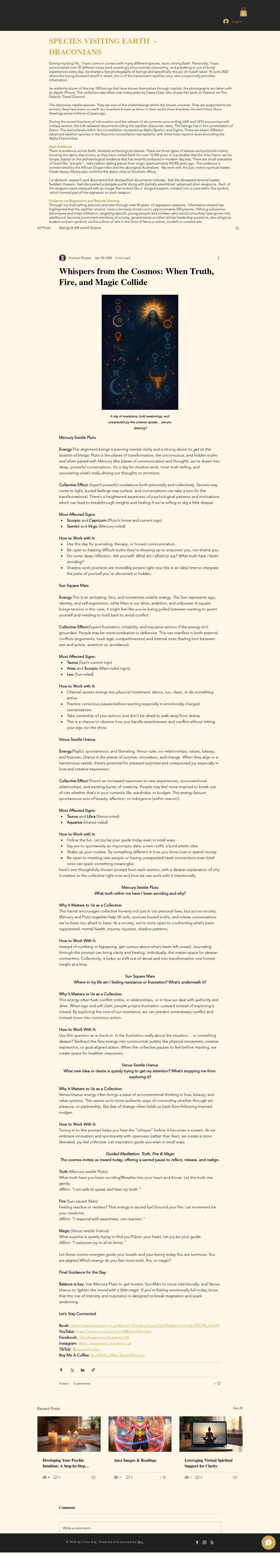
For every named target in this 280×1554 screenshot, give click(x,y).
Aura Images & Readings (135, 1460)
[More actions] (218, 257)
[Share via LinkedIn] (82, 1370)
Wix (140, 1541)
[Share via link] (93, 1370)
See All (238, 1408)
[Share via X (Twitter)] (72, 1370)
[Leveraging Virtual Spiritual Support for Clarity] (211, 1434)
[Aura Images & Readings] (140, 1434)
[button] (243, 11)
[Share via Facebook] (61, 1370)
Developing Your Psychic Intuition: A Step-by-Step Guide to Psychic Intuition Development (65, 1463)
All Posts (44, 228)
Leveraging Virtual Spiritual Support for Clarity (209, 1463)
